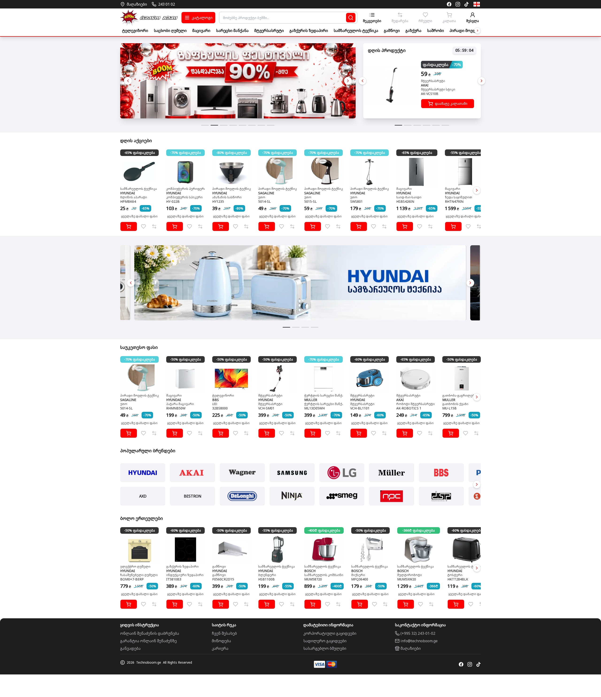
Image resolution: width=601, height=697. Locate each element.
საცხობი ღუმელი (170, 30)
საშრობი (435, 30)
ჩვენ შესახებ (224, 633)
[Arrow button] (477, 30)
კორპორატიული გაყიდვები (329, 633)
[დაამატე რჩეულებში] (143, 226)
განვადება (130, 648)
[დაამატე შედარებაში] (154, 226)
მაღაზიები (411, 648)
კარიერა (220, 648)
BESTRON (192, 496)
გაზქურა (413, 30)
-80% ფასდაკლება (231, 152)
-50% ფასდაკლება (185, 359)
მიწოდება (221, 640)
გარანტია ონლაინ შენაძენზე (148, 640)
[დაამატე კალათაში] (128, 226)
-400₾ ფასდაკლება (324, 530)
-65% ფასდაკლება (139, 152)
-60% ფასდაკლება (369, 359)
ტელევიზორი (135, 30)
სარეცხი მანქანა (232, 30)
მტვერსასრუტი (269, 30)
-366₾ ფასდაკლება (418, 530)
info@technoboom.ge (419, 640)
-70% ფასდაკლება (185, 152)
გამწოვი (392, 30)
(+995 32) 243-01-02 (418, 633)
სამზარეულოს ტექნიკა (356, 30)
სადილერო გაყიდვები (325, 640)
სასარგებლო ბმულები (324, 648)
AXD (142, 496)
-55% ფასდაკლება (465, 152)
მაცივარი (201, 30)
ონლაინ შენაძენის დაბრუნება (149, 633)
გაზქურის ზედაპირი (308, 30)
